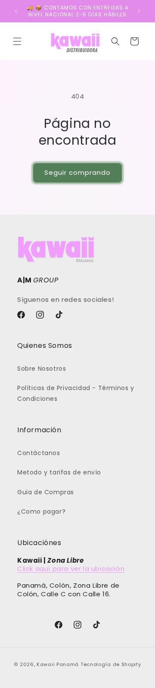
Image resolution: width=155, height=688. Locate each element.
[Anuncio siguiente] (139, 11)
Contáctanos (38, 453)
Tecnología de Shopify (111, 664)
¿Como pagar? (41, 511)
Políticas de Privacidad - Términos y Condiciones (75, 393)
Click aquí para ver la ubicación (70, 568)
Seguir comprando (77, 172)
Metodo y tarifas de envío (59, 472)
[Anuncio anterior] (15, 11)
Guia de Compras (45, 492)
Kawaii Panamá (58, 664)
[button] (17, 41)
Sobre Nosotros (41, 368)
